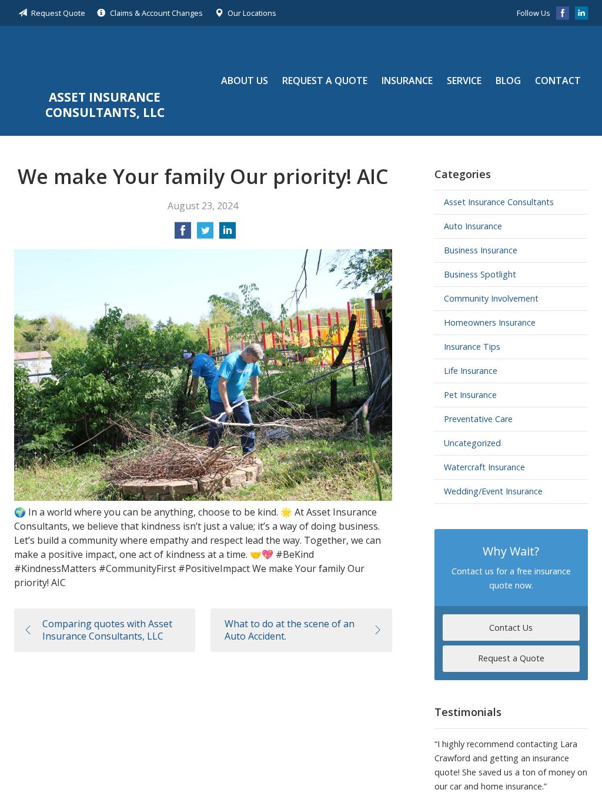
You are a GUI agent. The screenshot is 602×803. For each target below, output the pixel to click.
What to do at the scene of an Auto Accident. (289, 630)
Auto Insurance (473, 226)
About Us (244, 80)
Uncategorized (472, 443)
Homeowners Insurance (490, 322)
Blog (508, 80)
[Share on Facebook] (183, 233)
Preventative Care (478, 418)
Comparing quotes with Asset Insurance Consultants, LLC (107, 630)
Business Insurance (480, 250)
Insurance (407, 80)
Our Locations (252, 13)
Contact (558, 80)
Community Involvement (491, 298)
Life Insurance (470, 370)
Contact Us (511, 627)
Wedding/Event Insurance (493, 491)
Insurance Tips (472, 346)
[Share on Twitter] (205, 233)
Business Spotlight (480, 274)
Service (464, 80)
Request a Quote (324, 80)
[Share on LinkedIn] (227, 233)
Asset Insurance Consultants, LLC (105, 59)
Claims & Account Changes (156, 13)
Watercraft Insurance (484, 467)
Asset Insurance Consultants (499, 202)
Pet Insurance (470, 394)
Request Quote (58, 13)
